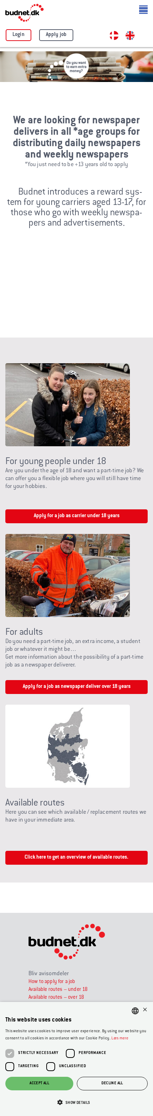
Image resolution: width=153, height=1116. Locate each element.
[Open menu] (143, 9)
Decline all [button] (112, 1083)
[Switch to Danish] (114, 35)
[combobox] (135, 1010)
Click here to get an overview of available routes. (76, 857)
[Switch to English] (130, 35)
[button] (76, 1103)
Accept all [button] (39, 1083)
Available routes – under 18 (58, 989)
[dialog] (76, 1059)
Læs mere (119, 1038)
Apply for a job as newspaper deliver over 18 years (77, 686)
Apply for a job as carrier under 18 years (77, 516)
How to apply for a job (51, 981)
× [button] (145, 1010)
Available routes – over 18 (56, 997)
